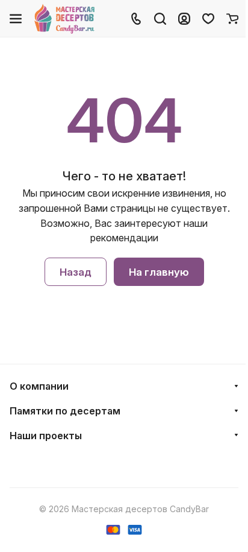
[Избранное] (208, 19)
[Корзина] (232, 19)
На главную (159, 272)
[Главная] (65, 19)
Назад (75, 272)
